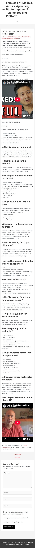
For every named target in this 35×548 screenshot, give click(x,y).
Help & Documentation (24, 36)
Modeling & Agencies (7, 38)
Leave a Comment (7, 36)
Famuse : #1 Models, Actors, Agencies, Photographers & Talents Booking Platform (19, 9)
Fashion (15, 36)
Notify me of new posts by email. (14, 522)
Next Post (17, 457)
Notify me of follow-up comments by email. (16, 518)
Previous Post (17, 454)
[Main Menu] (17, 22)
